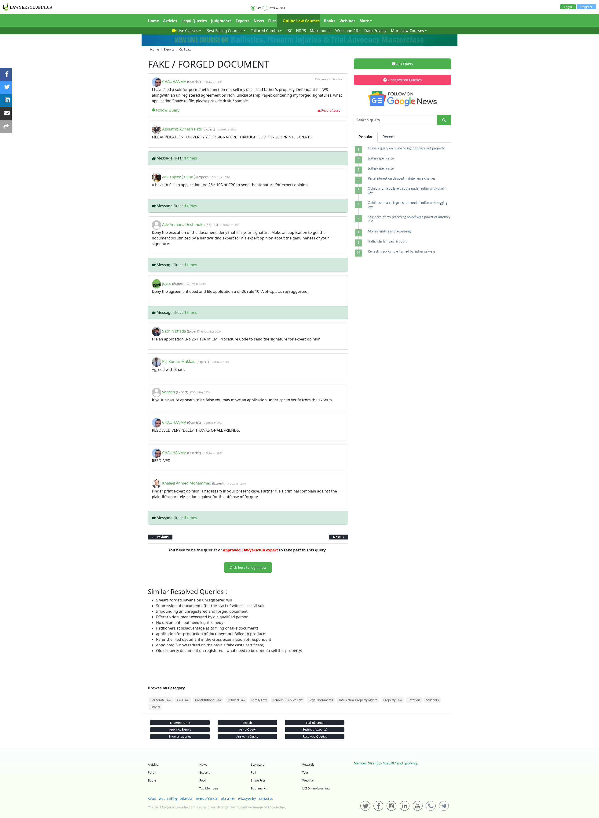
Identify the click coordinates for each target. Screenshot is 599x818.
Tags (305, 772)
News (259, 20)
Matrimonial (321, 30)
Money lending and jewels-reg (389, 231)
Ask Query (404, 63)
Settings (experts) (315, 729)
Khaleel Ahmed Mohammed (187, 483)
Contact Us (266, 799)
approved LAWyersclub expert (250, 550)
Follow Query (167, 110)
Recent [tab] (389, 136)
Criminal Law (236, 700)
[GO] (444, 120)
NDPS (301, 30)
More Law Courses (407, 30)
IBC (289, 30)
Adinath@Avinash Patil (182, 129)
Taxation (414, 700)
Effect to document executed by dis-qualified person (202, 616)
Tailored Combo (265, 30)
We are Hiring (168, 799)
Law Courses (276, 8)
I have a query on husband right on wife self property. (406, 148)
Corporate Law (160, 700)
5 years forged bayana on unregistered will (194, 600)
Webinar (347, 20)
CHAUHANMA (174, 81)
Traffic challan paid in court (387, 241)
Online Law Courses (301, 20)
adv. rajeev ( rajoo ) (178, 176)
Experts (242, 20)
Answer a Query (247, 736)
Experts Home (180, 722)
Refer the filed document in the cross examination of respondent (213, 639)
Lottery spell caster (381, 158)
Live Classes (187, 30)
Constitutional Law (208, 700)
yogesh (168, 392)
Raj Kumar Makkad (179, 361)
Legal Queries (194, 20)
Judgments (221, 20)
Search (247, 722)
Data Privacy (375, 30)
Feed (202, 780)
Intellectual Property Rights (358, 700)
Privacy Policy (247, 799)
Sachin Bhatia (174, 331)
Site (258, 8)
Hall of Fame (314, 722)
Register (586, 7)
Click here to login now (248, 567)
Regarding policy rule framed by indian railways (401, 251)
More (364, 20)
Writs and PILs (348, 30)
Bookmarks (259, 788)
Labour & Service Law (288, 700)
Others (155, 707)
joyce (166, 283)
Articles (170, 20)
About (152, 799)
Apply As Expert (180, 729)
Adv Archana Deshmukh (183, 224)
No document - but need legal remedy (189, 622)
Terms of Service (207, 799)
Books (329, 20)
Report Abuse (330, 110)
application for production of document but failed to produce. (211, 633)
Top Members (209, 788)
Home (153, 20)
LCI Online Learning (316, 788)
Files (272, 20)
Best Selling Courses (224, 30)
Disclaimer (228, 799)
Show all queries (180, 736)
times (190, 158)
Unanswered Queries (404, 79)
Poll (253, 772)
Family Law (259, 700)
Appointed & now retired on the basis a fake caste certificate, (210, 645)
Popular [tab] (366, 136)
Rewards (308, 764)
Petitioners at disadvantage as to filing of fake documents (207, 628)
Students (432, 700)
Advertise (186, 799)
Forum (152, 772)
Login (568, 7)
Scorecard (258, 764)
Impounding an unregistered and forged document (202, 611)
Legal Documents (321, 700)
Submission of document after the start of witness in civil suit (210, 605)
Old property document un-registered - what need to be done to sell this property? (229, 650)
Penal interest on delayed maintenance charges (401, 178)
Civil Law (183, 700)
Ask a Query (247, 729)
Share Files (258, 780)
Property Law (392, 700)
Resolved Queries (315, 736)
